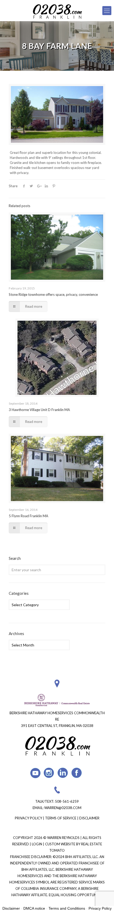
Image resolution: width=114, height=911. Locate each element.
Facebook (76, 772)
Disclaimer (89, 818)
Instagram (49, 772)
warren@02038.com (62, 808)
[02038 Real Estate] (57, 11)
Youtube (35, 772)
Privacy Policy (28, 818)
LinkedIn (63, 772)
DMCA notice (34, 908)
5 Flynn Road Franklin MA (28, 516)
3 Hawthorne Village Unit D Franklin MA (39, 410)
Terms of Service (60, 818)
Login (37, 844)
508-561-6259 (67, 801)
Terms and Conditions (67, 908)
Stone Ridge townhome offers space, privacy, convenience (53, 294)
